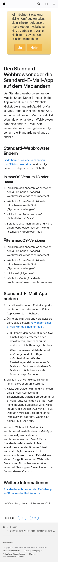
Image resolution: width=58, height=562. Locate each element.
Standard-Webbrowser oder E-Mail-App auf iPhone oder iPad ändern (28, 491)
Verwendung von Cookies (13, 556)
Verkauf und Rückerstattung (14, 554)
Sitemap (32, 554)
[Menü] (54, 4)
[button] (39, 4)
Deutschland (7, 542)
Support (13, 527)
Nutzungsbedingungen (33, 551)
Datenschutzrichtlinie (11, 551)
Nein (34, 48)
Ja (20, 48)
